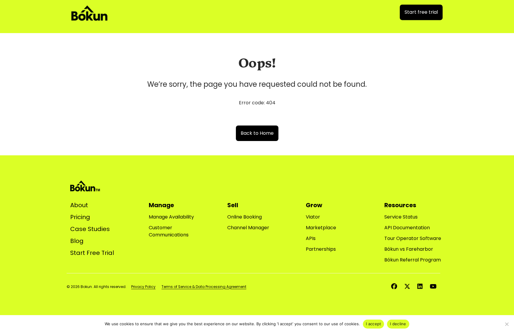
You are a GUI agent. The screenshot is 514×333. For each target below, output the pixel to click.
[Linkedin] (420, 286)
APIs (311, 238)
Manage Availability (171, 216)
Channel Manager (248, 227)
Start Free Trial (92, 252)
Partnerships (321, 249)
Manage (161, 205)
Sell (232, 205)
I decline (398, 323)
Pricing (80, 217)
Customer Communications (169, 231)
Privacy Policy (143, 286)
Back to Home (257, 133)
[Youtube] (433, 286)
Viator (313, 216)
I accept (373, 323)
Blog (77, 240)
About (79, 205)
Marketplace (321, 227)
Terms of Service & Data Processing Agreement (204, 286)
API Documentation (407, 227)
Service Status (401, 216)
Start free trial (421, 12)
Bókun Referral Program (412, 259)
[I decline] (507, 324)
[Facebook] (394, 286)
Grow (314, 205)
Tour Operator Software (412, 238)
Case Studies (90, 229)
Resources (400, 205)
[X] (407, 286)
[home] (89, 11)
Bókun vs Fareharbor (408, 249)
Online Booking (244, 216)
